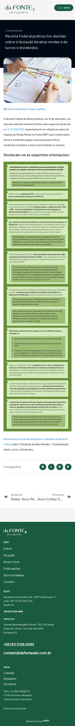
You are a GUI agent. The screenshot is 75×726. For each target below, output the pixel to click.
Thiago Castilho (36, 109)
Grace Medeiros (16, 109)
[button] (42, 467)
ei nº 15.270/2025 (14, 129)
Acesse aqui (10, 438)
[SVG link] (20, 9)
